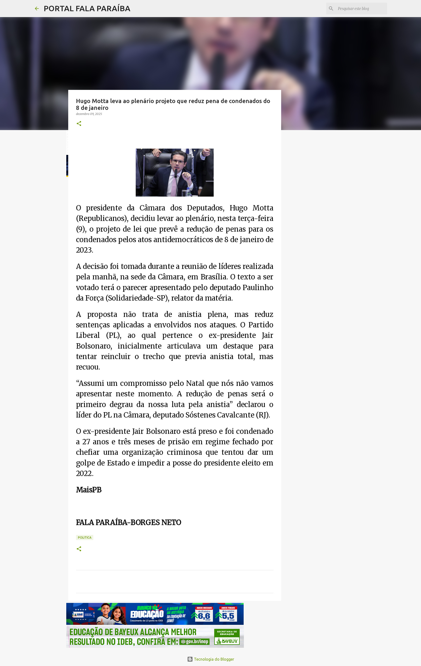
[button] (79, 124)
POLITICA (84, 537)
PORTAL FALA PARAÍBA (87, 8)
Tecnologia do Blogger (213, 659)
